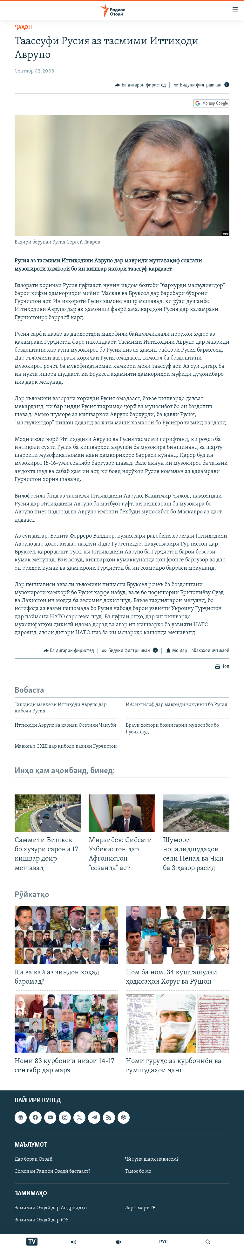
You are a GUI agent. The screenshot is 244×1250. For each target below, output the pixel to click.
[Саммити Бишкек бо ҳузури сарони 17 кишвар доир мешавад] (48, 813)
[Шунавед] (73, 1242)
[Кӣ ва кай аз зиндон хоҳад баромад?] (66, 935)
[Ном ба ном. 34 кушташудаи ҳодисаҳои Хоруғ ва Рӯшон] (177, 935)
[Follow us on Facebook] (35, 1117)
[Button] (140, 85)
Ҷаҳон (23, 28)
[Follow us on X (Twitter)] (79, 1117)
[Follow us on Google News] (21, 1117)
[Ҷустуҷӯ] (208, 1242)
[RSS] (109, 1117)
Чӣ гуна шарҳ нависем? (152, 1159)
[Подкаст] (124, 1117)
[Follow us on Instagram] (65, 1117)
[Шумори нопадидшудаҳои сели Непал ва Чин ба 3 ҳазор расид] (196, 813)
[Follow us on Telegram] (94, 1117)
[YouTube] (118, 1242)
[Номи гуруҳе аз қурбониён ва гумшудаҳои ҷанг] (177, 1023)
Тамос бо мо (138, 1171)
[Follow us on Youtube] (50, 1117)
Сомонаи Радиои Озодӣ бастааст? (52, 1171)
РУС (163, 1242)
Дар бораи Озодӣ (34, 1159)
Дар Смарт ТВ (140, 1208)
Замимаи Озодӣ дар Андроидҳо (51, 1208)
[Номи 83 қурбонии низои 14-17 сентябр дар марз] (66, 1023)
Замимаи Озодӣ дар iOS (42, 1220)
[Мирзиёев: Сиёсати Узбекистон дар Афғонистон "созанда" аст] (122, 813)
